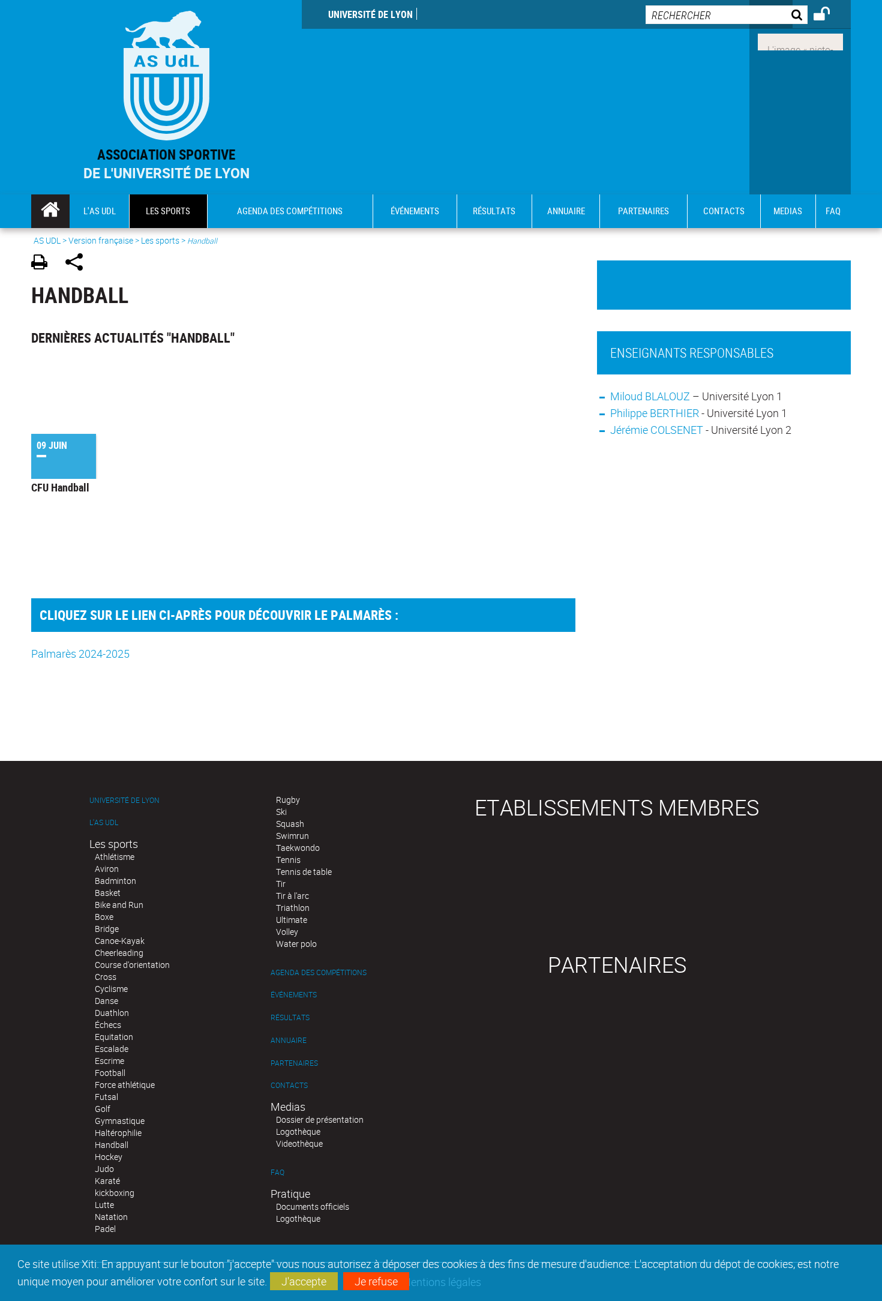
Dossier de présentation (320, 1119)
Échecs (108, 1024)
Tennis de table (304, 871)
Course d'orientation (132, 964)
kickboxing (114, 1192)
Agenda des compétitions (319, 972)
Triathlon (293, 907)
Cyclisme (111, 988)
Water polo (296, 943)
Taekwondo (298, 847)
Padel (105, 1228)
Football (110, 1072)
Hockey (108, 1156)
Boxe (104, 916)
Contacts (289, 1085)
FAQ (277, 1172)
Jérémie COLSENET (656, 429)
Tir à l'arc (292, 895)
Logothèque (298, 1131)
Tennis (288, 859)
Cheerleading (119, 952)
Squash (290, 823)
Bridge (107, 928)
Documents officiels (312, 1206)
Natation (111, 1216)
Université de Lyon (370, 14)
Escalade (111, 1048)
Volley (287, 931)
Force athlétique (125, 1084)
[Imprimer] (43, 264)
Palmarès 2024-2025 (80, 653)
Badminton (115, 880)
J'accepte (303, 1281)
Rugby (288, 799)
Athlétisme (114, 856)
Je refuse (376, 1281)
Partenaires (294, 1063)
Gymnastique (120, 1120)
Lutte (104, 1204)
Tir (281, 883)
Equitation (114, 1036)
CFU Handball (60, 487)
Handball (111, 1144)
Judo (104, 1168)
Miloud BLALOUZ (651, 396)
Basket (108, 892)
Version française (100, 240)
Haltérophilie (118, 1132)
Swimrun (292, 835)
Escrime (109, 1060)
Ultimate (291, 919)
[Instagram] (800, 41)
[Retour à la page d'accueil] (166, 73)
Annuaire (289, 1040)
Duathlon (112, 1012)
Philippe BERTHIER (654, 413)
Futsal (106, 1096)
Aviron (107, 868)
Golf (102, 1108)
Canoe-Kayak (120, 940)
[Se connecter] (829, 15)
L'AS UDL (103, 822)
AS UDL (47, 240)
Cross (105, 976)
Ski (281, 811)
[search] (727, 14)
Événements (294, 995)
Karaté (107, 1180)
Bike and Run (119, 904)
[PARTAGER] (78, 264)
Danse (106, 1000)
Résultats (290, 1017)
